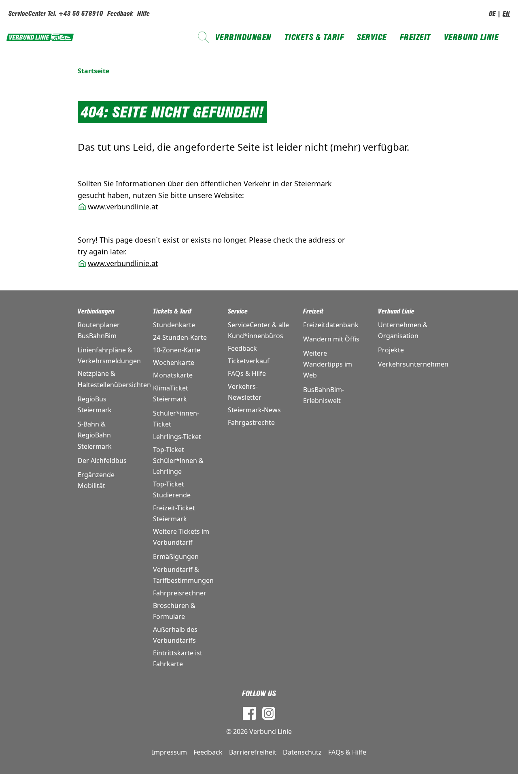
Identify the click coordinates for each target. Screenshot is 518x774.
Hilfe (143, 13)
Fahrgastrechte (251, 422)
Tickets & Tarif (314, 37)
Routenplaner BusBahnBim (99, 330)
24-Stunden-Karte (180, 337)
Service (372, 37)
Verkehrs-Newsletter (244, 392)
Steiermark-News (254, 409)
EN (506, 13)
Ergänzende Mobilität (96, 480)
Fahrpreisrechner (179, 592)
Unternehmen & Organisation (403, 330)
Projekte (391, 349)
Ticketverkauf (249, 360)
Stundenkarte (174, 324)
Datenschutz (302, 752)
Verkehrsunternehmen (409, 364)
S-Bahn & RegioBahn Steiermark (95, 435)
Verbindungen (243, 37)
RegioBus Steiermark (95, 404)
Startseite (93, 70)
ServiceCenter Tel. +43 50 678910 (55, 13)
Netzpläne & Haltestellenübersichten (109, 379)
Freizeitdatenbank (331, 324)
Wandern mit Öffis (331, 339)
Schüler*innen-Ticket (176, 419)
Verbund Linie (471, 37)
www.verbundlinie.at (123, 206)
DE (492, 13)
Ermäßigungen (176, 556)
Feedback (120, 13)
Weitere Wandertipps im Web (327, 364)
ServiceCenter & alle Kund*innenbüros (258, 330)
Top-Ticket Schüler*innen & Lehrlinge (178, 460)
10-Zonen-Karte (176, 349)
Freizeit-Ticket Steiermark (174, 513)
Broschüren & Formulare (174, 611)
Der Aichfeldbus (102, 460)
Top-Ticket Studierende (172, 489)
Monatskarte (173, 375)
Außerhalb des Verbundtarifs (175, 635)
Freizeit (415, 37)
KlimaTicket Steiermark (170, 393)
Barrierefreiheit (252, 752)
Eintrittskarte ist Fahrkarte (177, 658)
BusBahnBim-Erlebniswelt (323, 395)
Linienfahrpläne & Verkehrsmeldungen (109, 355)
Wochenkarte (173, 362)
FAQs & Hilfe (247, 373)
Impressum (169, 752)
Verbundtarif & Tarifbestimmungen (183, 575)
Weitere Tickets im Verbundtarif (181, 537)
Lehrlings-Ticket (177, 436)
